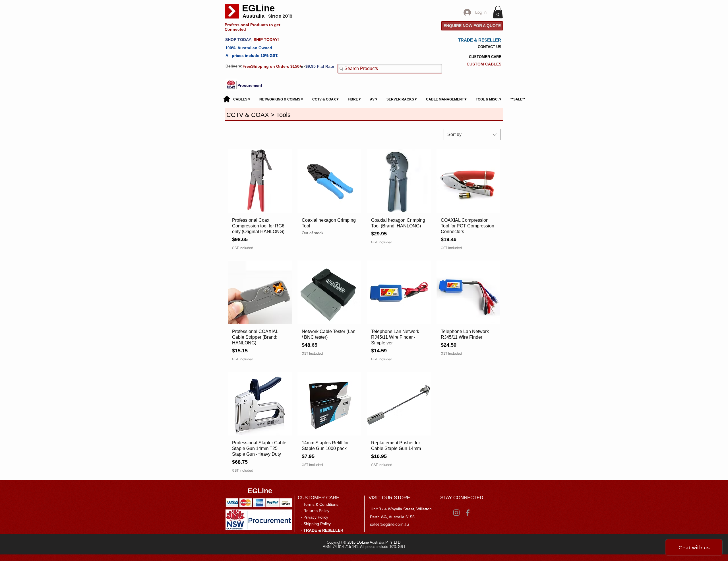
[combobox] (472, 134)
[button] (498, 12)
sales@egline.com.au (389, 524)
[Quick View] (260, 181)
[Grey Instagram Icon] (456, 512)
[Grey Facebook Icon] (468, 512)
